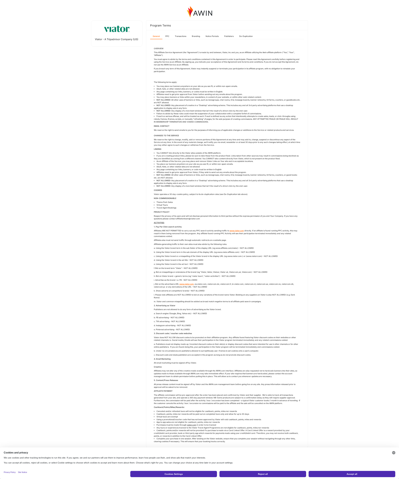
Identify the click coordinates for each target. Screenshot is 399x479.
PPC (167, 36)
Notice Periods (212, 36)
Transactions (180, 36)
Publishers (229, 36)
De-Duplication (246, 36)
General (156, 36)
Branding (196, 36)
